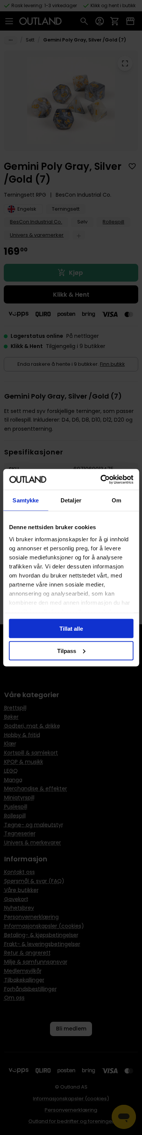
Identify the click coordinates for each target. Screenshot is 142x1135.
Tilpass (66, 650)
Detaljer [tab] (71, 500)
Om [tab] (116, 500)
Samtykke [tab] (25, 500)
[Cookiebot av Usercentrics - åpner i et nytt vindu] (101, 479)
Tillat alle (71, 628)
